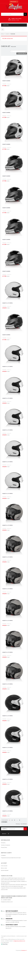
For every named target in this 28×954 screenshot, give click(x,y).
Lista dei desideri (4, 870)
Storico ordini (4, 868)
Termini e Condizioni (5, 845)
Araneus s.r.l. (24, 950)
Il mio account (4, 865)
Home (2, 33)
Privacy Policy (4, 847)
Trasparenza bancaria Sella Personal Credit (10, 857)
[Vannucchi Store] (14, 6)
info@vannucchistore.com (7, 901)
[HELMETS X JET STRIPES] (14, 290)
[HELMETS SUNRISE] (14, 68)
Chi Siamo (3, 842)
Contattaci (3, 855)
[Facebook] (8, 834)
